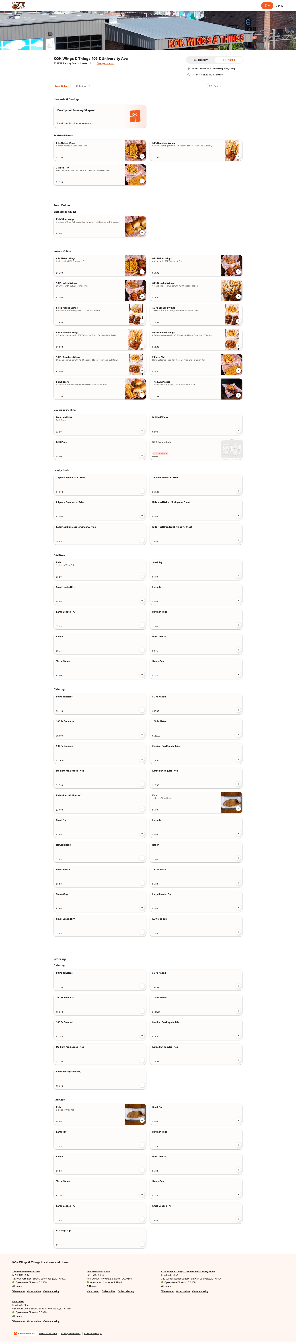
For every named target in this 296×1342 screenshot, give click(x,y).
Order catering (51, 1291)
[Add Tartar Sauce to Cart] (142, 674)
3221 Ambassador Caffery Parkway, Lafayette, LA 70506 (191, 1278)
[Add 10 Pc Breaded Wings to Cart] (238, 321)
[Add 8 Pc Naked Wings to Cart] (238, 271)
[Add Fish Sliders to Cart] (142, 395)
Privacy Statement (70, 1333)
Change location (105, 63)
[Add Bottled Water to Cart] (238, 430)
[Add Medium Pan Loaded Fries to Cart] (142, 784)
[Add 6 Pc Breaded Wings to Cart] (238, 296)
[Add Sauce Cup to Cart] (238, 674)
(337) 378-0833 (169, 1274)
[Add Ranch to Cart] (142, 649)
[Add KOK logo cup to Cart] (238, 932)
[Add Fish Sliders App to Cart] (142, 232)
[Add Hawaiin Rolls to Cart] (238, 625)
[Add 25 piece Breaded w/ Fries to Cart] (142, 515)
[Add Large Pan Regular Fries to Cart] (238, 784)
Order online (34, 1291)
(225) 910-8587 (20, 1274)
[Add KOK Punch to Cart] (142, 455)
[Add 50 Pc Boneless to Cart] (142, 709)
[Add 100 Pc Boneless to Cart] (142, 734)
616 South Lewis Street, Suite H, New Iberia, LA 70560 (41, 1308)
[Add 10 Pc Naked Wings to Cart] (142, 296)
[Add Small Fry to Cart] (238, 575)
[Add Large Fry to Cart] (238, 600)
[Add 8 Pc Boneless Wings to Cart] (238, 345)
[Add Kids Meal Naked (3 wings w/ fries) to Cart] (238, 515)
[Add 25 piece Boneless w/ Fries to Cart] (142, 490)
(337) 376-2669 (20, 1304)
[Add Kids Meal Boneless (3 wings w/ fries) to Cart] (142, 540)
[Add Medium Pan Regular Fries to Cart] (238, 759)
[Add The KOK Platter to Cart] (238, 395)
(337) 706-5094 (95, 1274)
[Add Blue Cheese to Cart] (238, 649)
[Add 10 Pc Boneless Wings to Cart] (142, 370)
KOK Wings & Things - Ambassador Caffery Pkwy (188, 1271)
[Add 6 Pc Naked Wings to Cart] (142, 156)
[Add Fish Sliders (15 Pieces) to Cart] (142, 808)
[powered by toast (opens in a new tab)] (25, 1333)
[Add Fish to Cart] (142, 575)
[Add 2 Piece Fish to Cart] (142, 181)
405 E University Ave (98, 1271)
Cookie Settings (93, 1333)
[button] (64, 86)
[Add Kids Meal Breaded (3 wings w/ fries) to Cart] (238, 540)
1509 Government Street (26, 1271)
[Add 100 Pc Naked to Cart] (238, 734)
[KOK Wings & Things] (18, 6)
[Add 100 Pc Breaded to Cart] (142, 759)
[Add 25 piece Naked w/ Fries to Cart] (238, 490)
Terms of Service (48, 1333)
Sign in (279, 5)
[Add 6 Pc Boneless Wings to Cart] (238, 156)
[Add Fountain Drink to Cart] (142, 430)
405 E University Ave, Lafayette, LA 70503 (109, 1278)
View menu (18, 1291)
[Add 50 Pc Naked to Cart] (238, 709)
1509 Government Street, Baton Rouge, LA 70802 (39, 1278)
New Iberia (18, 1301)
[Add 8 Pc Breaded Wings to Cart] (142, 321)
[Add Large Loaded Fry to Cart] (142, 625)
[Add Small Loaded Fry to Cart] (142, 600)
